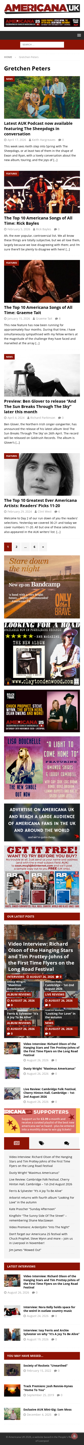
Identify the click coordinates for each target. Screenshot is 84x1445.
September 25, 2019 (40, 1395)
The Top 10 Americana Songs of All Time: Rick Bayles (38, 220)
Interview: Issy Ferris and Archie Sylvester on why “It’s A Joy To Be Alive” (51, 1332)
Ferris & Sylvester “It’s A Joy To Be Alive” (22, 1015)
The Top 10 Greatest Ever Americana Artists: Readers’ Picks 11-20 (40, 503)
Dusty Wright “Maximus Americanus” (16, 985)
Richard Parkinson (42, 418)
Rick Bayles (43, 229)
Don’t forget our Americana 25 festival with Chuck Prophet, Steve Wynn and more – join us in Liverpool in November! (41, 1238)
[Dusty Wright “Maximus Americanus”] (12, 1073)
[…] (55, 160)
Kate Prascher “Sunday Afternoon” (32, 1209)
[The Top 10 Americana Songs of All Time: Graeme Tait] (42, 281)
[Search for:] (42, 44)
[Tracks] (12, 1390)
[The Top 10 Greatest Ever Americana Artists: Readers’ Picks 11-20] (42, 474)
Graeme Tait (44, 318)
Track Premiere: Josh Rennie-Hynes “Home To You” (48, 1388)
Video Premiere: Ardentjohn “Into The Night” (39, 1227)
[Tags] (41, 1143)
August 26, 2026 (42, 977)
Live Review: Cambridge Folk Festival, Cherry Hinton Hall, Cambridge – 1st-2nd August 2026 (49, 1092)
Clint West (45, 511)
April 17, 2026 (17, 140)
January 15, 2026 (19, 318)
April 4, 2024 (16, 418)
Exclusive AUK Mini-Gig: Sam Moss (47, 1409)
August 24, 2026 (38, 1316)
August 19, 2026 (38, 1339)
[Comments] (66, 1143)
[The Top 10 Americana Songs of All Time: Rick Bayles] (42, 192)
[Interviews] (12, 1280)
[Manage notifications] (74, 1436)
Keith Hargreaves (43, 140)
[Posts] (16, 1143)
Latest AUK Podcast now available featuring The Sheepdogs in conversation (38, 129)
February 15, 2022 (39, 1371)
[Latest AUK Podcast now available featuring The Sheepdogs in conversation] (42, 97)
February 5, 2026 (19, 229)
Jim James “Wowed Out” (25, 1250)
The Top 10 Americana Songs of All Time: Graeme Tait (38, 310)
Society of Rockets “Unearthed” (45, 1365)
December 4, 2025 (39, 1414)
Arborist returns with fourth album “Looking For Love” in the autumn (60, 1011)
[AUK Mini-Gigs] (12, 1414)
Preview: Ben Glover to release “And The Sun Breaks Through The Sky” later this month (40, 406)
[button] (78, 35)
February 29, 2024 (20, 511)
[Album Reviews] (12, 1370)
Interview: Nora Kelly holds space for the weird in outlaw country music (49, 1309)
